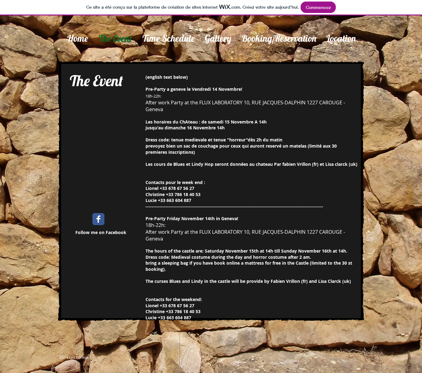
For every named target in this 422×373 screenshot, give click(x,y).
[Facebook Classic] (98, 219)
